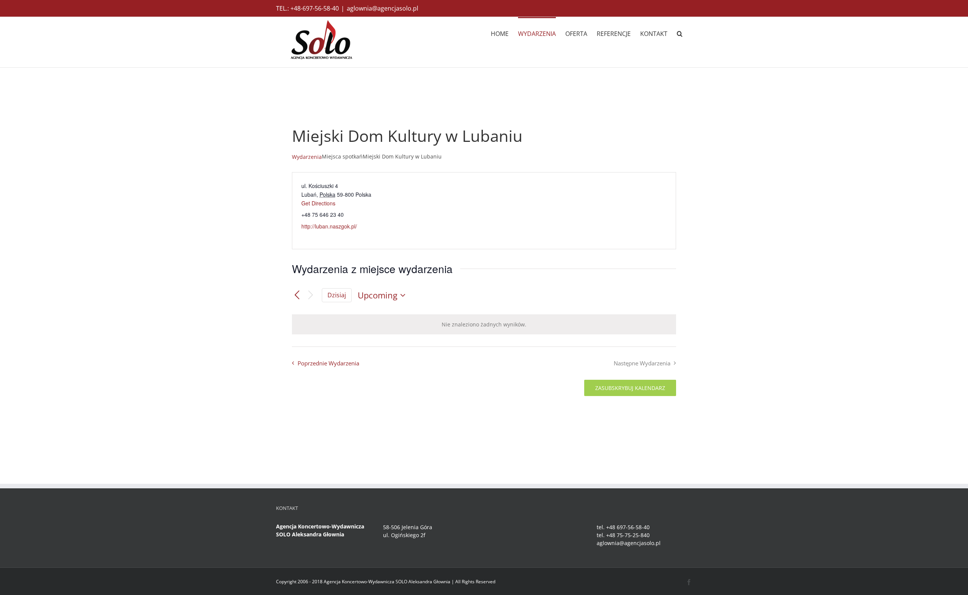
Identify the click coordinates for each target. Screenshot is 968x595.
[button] (680, 33)
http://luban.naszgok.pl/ (329, 226)
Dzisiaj (336, 295)
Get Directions (318, 203)
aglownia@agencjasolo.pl (382, 8)
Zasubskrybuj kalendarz (630, 388)
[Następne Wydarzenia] (311, 295)
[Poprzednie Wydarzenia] (297, 295)
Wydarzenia (307, 156)
